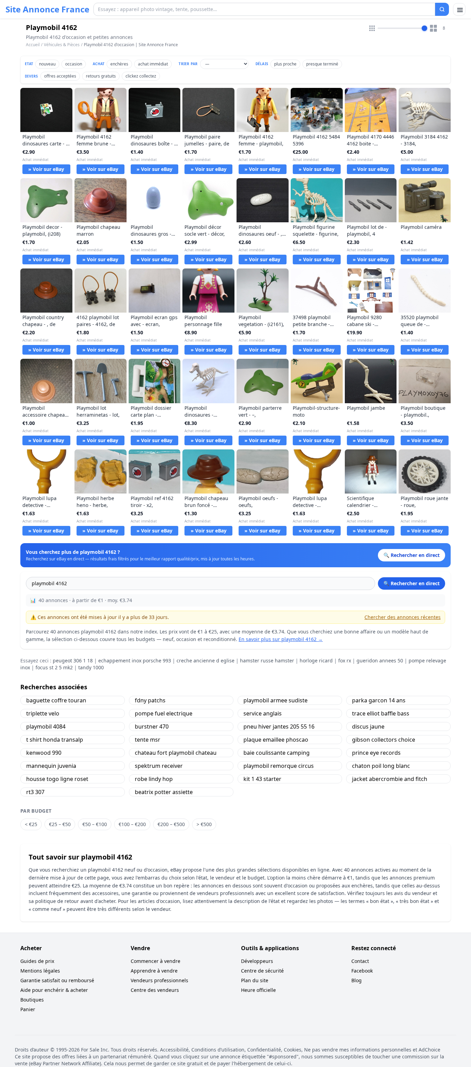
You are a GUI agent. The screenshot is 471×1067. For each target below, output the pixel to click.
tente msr (147, 739)
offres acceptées (60, 76)
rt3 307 (35, 792)
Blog (356, 980)
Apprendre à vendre (154, 970)
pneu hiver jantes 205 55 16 (278, 726)
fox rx (344, 660)
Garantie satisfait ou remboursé (57, 980)
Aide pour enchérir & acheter (54, 990)
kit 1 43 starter (262, 779)
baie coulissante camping (276, 752)
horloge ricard (316, 660)
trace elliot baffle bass (380, 713)
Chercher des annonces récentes (402, 617)
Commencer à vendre (155, 961)
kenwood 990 (43, 752)
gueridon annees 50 (380, 660)
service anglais (262, 713)
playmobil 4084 (46, 726)
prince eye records (376, 752)
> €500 (204, 824)
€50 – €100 (94, 824)
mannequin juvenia (51, 766)
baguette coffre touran (56, 700)
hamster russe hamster (267, 660)
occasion (73, 64)
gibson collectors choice (383, 739)
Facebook (362, 970)
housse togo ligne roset (57, 779)
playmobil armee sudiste (275, 700)
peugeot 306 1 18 (73, 660)
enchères (119, 64)
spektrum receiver (159, 766)
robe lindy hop (154, 779)
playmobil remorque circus (278, 766)
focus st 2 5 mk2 (54, 667)
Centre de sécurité (262, 970)
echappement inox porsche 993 (134, 660)
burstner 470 (152, 726)
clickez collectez (141, 76)
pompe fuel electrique (163, 713)
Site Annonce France (47, 9)
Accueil (33, 45)
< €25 (31, 824)
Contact (360, 961)
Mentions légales (40, 970)
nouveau (47, 64)
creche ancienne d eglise (205, 660)
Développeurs (257, 961)
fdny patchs (150, 700)
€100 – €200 (132, 824)
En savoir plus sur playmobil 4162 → (281, 639)
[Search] (442, 9)
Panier (27, 1009)
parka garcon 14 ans (378, 700)
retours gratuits (101, 76)
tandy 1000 (91, 667)
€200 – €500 (171, 824)
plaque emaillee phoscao (275, 739)
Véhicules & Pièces (62, 45)
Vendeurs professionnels (159, 980)
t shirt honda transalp (54, 739)
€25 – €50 (60, 824)
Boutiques (32, 999)
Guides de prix (37, 961)
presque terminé (322, 64)
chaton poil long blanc (381, 766)
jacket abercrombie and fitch (389, 779)
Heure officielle (258, 990)
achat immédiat (153, 64)
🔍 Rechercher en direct (411, 583)
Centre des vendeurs (155, 990)
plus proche (285, 64)
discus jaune (368, 726)
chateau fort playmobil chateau (176, 752)
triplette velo (42, 713)
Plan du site (254, 980)
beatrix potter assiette (164, 792)
